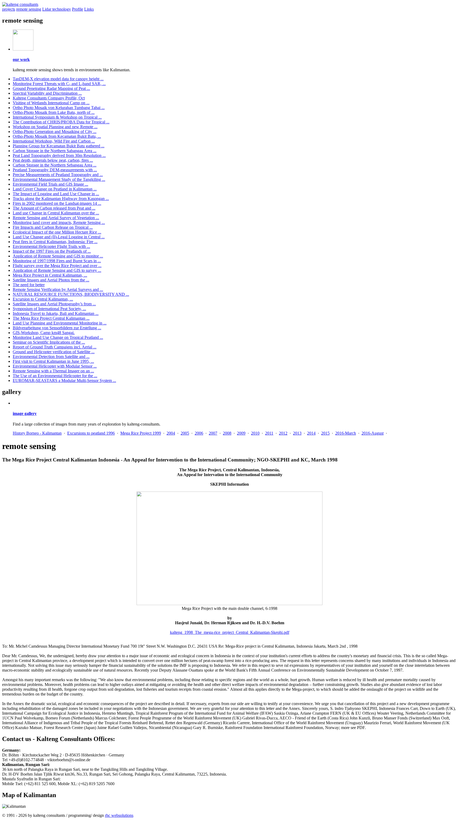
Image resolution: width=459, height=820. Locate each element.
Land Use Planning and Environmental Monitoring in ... (60, 323)
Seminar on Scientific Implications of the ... (49, 342)
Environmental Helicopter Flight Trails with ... (51, 246)
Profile (77, 9)
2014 (311, 433)
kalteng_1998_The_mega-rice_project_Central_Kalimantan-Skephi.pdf (229, 632)
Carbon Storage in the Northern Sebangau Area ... (54, 165)
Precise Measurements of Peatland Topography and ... (58, 174)
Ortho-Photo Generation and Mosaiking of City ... (54, 131)
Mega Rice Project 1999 (140, 433)
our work (21, 59)
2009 (241, 433)
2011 (269, 433)
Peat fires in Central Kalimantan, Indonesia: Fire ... (55, 241)
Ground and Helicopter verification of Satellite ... (54, 351)
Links (89, 9)
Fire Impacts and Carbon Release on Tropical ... (53, 227)
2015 (325, 433)
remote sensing (28, 9)
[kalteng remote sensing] (23, 49)
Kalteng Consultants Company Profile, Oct (49, 98)
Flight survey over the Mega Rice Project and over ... (57, 265)
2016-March (345, 433)
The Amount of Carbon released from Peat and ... (54, 208)
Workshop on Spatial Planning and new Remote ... (55, 126)
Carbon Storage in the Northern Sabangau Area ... (54, 150)
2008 (227, 433)
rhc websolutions (119, 815)
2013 (297, 433)
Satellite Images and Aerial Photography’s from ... (54, 304)
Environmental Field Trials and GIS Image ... (50, 184)
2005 (185, 433)
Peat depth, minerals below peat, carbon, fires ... (53, 160)
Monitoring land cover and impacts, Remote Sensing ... (59, 222)
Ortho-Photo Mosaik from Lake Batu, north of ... (54, 112)
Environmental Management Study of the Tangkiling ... (59, 179)
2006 (199, 433)
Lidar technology (56, 9)
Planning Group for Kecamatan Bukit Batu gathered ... (58, 146)
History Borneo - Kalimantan (37, 433)
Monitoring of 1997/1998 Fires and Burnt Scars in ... (57, 261)
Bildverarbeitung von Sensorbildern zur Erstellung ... (57, 328)
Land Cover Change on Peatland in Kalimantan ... (55, 189)
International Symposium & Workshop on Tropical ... (57, 117)
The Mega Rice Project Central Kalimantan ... (51, 318)
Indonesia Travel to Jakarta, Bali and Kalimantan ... (56, 313)
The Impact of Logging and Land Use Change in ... (56, 194)
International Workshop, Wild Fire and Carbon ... (54, 141)
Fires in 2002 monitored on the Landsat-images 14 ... (57, 203)
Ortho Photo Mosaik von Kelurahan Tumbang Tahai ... (59, 107)
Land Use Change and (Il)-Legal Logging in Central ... (59, 237)
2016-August (373, 433)
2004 (171, 433)
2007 (213, 433)
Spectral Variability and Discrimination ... (47, 93)
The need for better (29, 284)
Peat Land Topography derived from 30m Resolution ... (59, 155)
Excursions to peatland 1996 (91, 433)
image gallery (25, 413)
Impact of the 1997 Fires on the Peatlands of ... (52, 251)
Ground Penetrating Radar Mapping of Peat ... (51, 88)
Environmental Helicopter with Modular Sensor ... (55, 366)
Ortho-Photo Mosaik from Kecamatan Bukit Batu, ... (57, 136)
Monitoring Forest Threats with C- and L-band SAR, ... (59, 83)
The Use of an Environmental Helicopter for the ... (55, 375)
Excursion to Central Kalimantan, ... (43, 299)
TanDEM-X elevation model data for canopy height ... (58, 79)
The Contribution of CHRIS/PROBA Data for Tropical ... (61, 122)
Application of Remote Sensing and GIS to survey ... (57, 270)
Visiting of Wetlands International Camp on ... (51, 103)
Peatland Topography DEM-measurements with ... (55, 170)
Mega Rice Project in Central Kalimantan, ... (50, 275)
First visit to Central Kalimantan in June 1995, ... (53, 361)
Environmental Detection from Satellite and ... (51, 356)
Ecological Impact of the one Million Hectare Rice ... (57, 232)
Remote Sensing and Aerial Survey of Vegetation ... (56, 217)
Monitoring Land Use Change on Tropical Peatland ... (58, 337)
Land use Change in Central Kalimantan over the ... (56, 213)
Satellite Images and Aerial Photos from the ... (51, 280)
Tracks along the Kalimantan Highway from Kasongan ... (61, 198)
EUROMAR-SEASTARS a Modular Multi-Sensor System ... (64, 380)
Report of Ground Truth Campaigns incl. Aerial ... (54, 347)
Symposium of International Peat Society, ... (49, 308)
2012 (283, 433)
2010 (255, 433)
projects (8, 9)
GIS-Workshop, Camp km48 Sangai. (44, 332)
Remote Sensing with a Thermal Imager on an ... (53, 371)
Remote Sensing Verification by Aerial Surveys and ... (58, 289)
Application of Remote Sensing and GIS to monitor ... (58, 256)
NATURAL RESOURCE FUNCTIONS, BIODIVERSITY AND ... (71, 294)
